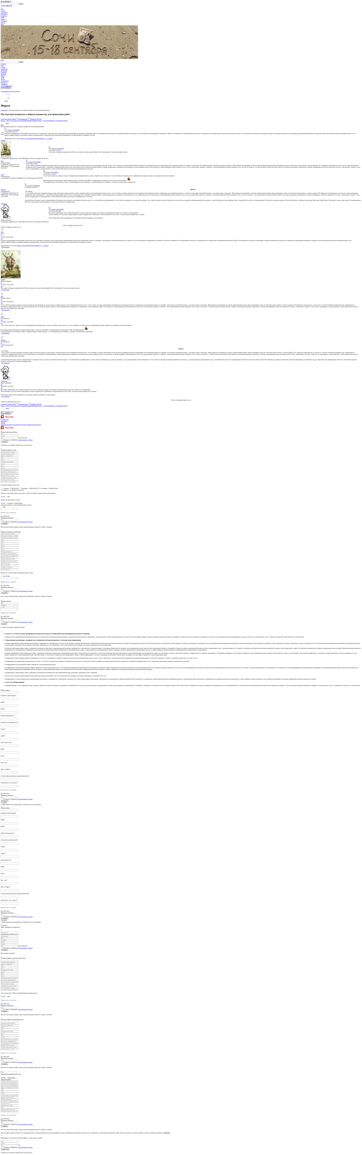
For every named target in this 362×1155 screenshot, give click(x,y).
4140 (10, 158)
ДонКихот (4, 204)
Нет (18, 130)
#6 (49, 208)
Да (15, 130)
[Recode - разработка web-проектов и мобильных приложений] (7, 418)
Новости (3, 74)
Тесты (3, 79)
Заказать (4, 624)
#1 (5, 128)
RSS (2, 125)
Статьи (3, 11)
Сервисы (4, 16)
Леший (3, 140)
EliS (2, 161)
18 (10, 193)
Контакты (4, 82)
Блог (2, 9)
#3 (26, 160)
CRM (2, 17)
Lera (2, 232)
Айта (2, 174)
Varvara (3, 189)
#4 (44, 170)
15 (10, 178)
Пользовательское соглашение (10, 425)
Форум (3, 19)
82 (10, 164)
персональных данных (25, 440)
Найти (21, 4)
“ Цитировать (5, 247)
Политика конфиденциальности (31, 425)
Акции (3, 23)
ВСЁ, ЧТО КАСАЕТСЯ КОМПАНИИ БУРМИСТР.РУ (24, 121)
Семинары (4, 12)
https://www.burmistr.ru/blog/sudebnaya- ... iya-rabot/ (37, 138)
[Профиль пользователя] (6, 218)
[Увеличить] (6, 155)
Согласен (166, 1133)
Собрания (4, 21)
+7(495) (6, 6)
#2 (49, 147)
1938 (10, 222)
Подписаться (5, 1149)
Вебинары (4, 14)
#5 (25, 184)
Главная (3, 64)
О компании (5, 81)
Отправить (5, 442)
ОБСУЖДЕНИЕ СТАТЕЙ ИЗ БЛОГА (55, 121)
